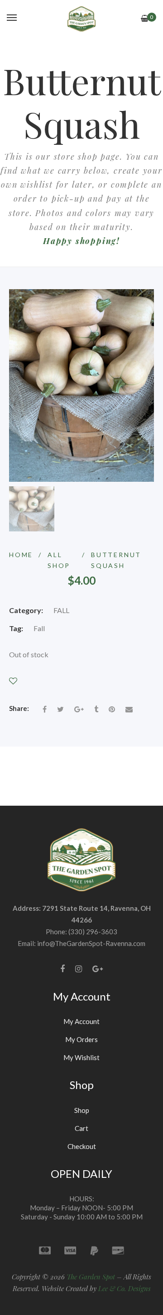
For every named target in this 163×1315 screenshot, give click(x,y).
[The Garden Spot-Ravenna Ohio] (81, 18)
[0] (145, 18)
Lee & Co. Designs (124, 1288)
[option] (31, 508)
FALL (61, 610)
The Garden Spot (91, 1276)
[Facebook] (62, 969)
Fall (39, 628)
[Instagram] (78, 969)
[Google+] (97, 969)
